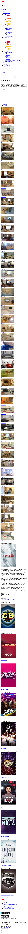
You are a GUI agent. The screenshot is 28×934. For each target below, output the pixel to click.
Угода (4, 903)
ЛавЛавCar (4, 660)
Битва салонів (4, 689)
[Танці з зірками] (14, 763)
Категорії (5, 25)
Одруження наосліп (6, 865)
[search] (1, 69)
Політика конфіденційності (10, 904)
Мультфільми (9, 32)
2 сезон (5, 104)
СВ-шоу (3, 630)
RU (4, 5)
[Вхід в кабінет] (1, 8)
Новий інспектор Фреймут (7, 895)
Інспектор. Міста (5, 836)
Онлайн (5, 11)
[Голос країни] (14, 705)
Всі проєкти (6, 37)
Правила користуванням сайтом (11, 906)
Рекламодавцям (7, 907)
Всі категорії (9, 36)
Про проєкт (6, 902)
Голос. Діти (3, 748)
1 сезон (5, 103)
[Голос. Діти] (14, 734)
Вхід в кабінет (4, 9)
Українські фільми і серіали (13, 34)
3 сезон (5, 105)
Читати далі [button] (3, 598)
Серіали (8, 31)
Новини (8, 29)
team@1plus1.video (5, 927)
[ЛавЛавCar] (14, 646)
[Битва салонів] (14, 675)
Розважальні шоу (10, 28)
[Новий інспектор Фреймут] (14, 881)
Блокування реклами (8, 909)
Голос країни (4, 718)
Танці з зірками (5, 777)
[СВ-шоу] (14, 616)
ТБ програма (6, 13)
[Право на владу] (14, 793)
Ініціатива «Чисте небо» (9, 908)
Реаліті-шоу (9, 27)
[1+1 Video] (5, 1)
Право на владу (5, 806)
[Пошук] (15, 77)
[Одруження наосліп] (14, 852)
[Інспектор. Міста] (14, 822)
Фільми (8, 33)
